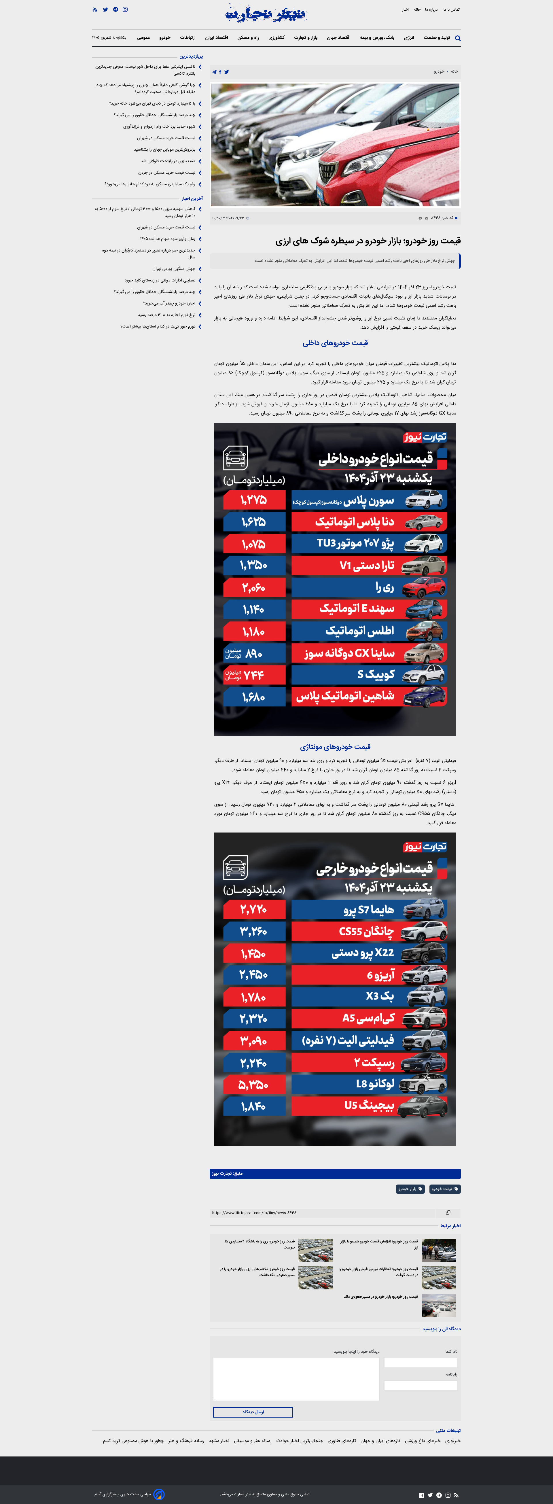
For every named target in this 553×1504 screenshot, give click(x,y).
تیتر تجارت (242, 1494)
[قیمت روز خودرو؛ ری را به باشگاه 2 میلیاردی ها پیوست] (315, 1250)
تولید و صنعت (437, 38)
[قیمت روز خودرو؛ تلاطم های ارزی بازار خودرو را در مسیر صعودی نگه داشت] (315, 1277)
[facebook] (220, 72)
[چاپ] (419, 218)
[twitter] (227, 72)
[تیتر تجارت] (265, 16)
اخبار (405, 9)
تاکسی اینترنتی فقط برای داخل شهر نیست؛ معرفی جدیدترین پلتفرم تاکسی (145, 70)
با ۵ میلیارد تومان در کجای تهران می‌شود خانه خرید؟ (152, 103)
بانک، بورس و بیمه (377, 38)
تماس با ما (452, 9)
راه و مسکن (249, 38)
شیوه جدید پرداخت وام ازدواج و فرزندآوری (159, 126)
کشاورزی (277, 38)
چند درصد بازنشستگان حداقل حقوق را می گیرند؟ (154, 115)
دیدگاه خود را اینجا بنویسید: (356, 1351)
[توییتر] (106, 17)
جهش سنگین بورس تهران (173, 269)
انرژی (409, 38)
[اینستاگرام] (125, 17)
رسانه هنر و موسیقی (253, 1441)
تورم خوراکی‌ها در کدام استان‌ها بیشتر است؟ (157, 326)
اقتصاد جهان (339, 38)
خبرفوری (453, 1441)
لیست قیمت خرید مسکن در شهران (166, 138)
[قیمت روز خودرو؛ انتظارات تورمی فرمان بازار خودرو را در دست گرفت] (439, 1277)
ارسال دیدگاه (253, 1412)
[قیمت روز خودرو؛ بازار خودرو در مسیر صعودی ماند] (439, 1305)
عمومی (144, 38)
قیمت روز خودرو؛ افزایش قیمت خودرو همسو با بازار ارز (379, 1245)
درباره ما (432, 9)
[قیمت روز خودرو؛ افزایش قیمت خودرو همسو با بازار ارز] (439, 1250)
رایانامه (451, 1374)
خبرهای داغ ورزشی (423, 1441)
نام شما (451, 1351)
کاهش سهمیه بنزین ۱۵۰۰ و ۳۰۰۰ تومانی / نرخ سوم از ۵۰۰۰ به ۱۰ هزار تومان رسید (145, 213)
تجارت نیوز (222, 1174)
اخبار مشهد (219, 1441)
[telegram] (214, 72)
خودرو (165, 38)
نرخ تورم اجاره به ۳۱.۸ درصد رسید (166, 315)
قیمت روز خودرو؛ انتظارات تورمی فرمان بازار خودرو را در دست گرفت (378, 1272)
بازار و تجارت (306, 38)
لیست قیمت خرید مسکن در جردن (166, 172)
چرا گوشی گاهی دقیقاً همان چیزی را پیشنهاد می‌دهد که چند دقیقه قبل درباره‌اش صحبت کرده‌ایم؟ (145, 89)
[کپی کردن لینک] (448, 1214)
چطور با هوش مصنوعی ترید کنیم (133, 1441)
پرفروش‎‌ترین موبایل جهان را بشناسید (164, 149)
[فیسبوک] (421, 1495)
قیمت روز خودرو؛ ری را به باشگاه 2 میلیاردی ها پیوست (260, 1245)
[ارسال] (425, 218)
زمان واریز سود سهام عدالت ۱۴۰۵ (167, 239)
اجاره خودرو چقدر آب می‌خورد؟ (169, 303)
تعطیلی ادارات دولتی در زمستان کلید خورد (160, 280)
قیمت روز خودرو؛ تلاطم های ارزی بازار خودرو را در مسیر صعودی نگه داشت (257, 1272)
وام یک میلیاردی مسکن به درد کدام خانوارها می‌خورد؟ (150, 184)
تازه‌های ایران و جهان (380, 1441)
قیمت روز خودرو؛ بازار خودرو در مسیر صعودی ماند (381, 1297)
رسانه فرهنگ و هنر (186, 1441)
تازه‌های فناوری (342, 1441)
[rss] (95, 17)
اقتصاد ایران (217, 38)
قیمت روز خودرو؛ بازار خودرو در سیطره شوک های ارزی (368, 241)
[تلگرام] (115, 17)
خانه (417, 9)
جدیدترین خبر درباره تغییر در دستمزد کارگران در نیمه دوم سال (148, 254)
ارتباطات (188, 38)
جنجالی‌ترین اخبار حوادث (299, 1441)
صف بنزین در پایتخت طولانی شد (168, 161)
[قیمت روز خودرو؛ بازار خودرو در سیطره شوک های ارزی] (335, 145)
